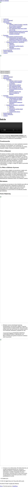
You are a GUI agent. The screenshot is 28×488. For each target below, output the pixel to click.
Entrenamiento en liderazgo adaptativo (18, 40)
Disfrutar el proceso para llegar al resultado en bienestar (17, 33)
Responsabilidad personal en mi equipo (18, 31)
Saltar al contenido (4, 0)
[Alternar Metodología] (26, 78)
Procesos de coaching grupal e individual (16, 46)
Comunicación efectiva (14, 48)
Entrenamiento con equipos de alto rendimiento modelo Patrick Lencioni (18, 38)
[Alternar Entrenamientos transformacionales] (26, 97)
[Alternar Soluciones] (26, 79)
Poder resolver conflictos (15, 27)
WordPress (15, 486)
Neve (1, 486)
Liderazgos (11, 44)
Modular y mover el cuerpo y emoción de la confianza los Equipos (18, 25)
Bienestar (11, 43)
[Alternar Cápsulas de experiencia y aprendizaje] (26, 105)
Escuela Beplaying (7, 50)
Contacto (5, 53)
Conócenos (6, 19)
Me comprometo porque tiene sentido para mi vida (18, 29)
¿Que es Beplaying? (8, 20)
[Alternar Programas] (26, 95)
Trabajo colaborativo (8, 51)
